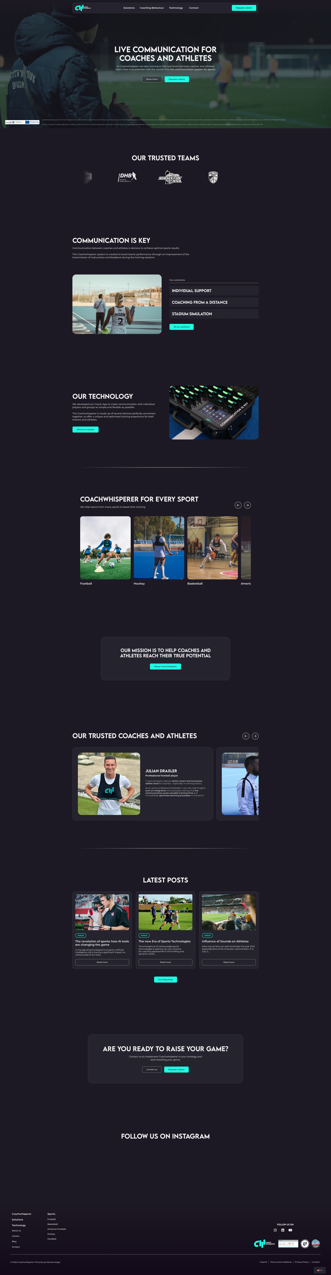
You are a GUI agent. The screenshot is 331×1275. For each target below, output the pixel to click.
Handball (51, 1239)
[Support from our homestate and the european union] (187, 1160)
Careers (15, 1236)
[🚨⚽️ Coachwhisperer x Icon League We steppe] (231, 1160)
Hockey (139, 583)
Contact (16, 1247)
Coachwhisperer (21, 1214)
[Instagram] (275, 1230)
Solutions (17, 1219)
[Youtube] (290, 1230)
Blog (14, 1241)
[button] (238, 505)
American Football (56, 1229)
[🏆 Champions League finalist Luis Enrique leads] (143, 1160)
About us (16, 1230)
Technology (19, 1225)
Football (86, 583)
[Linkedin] (283, 1230)
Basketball (195, 583)
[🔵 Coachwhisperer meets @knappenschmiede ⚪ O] (99, 1160)
